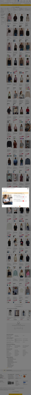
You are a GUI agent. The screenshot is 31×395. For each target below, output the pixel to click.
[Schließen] (27, 188)
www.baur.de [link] (15, 206)
